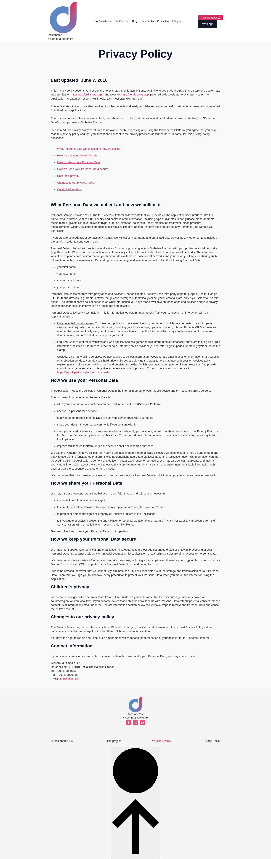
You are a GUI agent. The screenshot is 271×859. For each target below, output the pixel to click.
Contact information (69, 189)
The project (114, 741)
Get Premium (121, 21)
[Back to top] (135, 803)
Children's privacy (68, 175)
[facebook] (128, 722)
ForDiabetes (102, 21)
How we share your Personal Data (78, 162)
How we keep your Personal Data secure (82, 169)
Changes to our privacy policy (75, 182)
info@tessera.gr (69, 678)
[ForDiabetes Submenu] (111, 21)
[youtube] (142, 722)
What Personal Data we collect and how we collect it (89, 148)
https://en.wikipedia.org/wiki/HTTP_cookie (83, 372)
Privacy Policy (211, 741)
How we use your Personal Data (77, 155)
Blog (134, 21)
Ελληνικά (177, 21)
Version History (161, 741)
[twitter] (135, 722)
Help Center (147, 21)
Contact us (163, 21)
